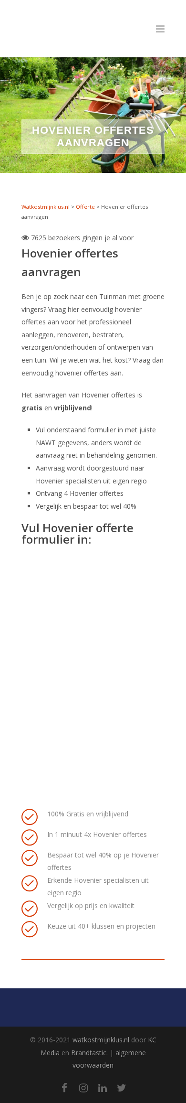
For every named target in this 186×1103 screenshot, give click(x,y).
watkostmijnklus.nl (100, 1039)
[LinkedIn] (102, 1087)
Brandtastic (88, 1052)
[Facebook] (64, 1087)
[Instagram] (83, 1087)
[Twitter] (121, 1087)
